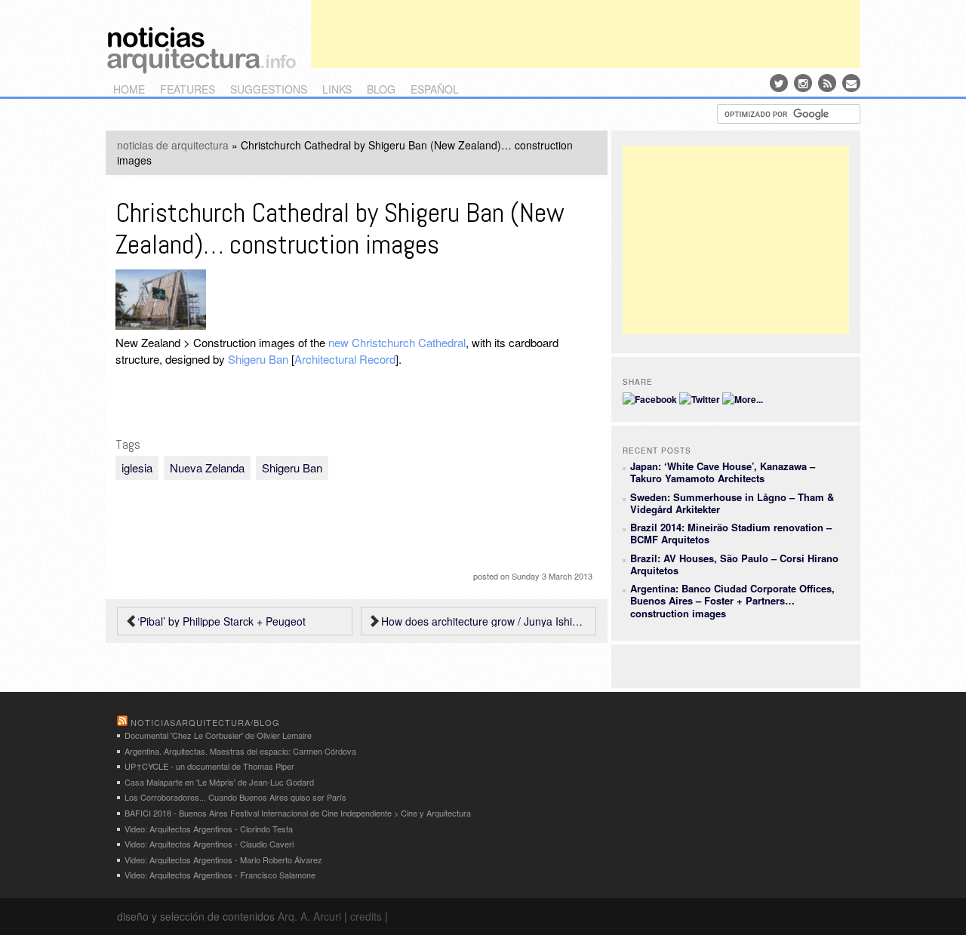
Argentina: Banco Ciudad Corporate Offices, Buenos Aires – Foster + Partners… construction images (732, 600)
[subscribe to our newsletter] (851, 83)
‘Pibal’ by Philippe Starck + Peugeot (221, 621)
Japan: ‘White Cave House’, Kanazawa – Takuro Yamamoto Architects (722, 472)
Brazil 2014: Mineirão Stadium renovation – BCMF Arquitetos (731, 533)
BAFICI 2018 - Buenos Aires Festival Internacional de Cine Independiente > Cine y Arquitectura (298, 813)
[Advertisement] (585, 34)
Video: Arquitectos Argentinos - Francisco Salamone (220, 875)
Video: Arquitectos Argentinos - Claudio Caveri (209, 844)
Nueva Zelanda (207, 467)
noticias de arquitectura (173, 144)
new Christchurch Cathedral (397, 342)
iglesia (137, 467)
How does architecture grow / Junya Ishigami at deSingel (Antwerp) (484, 621)
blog (381, 89)
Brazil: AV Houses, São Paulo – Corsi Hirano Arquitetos (734, 564)
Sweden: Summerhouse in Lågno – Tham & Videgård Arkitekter (732, 503)
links (337, 89)
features (187, 89)
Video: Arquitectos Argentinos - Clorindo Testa (209, 829)
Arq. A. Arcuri (309, 916)
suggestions (268, 89)
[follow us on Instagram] (803, 83)
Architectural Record (344, 359)
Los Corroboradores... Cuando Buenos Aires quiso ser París (235, 797)
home (129, 89)
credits (366, 916)
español (435, 89)
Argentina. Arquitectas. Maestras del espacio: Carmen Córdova (240, 751)
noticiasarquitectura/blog (205, 722)
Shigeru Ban (258, 359)
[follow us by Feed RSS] (827, 83)
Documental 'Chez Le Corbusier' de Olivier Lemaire (218, 735)
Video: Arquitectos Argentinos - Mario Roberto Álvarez (223, 859)
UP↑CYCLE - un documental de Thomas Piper (209, 766)
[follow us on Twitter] (779, 83)
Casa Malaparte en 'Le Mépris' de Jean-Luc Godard (219, 782)
